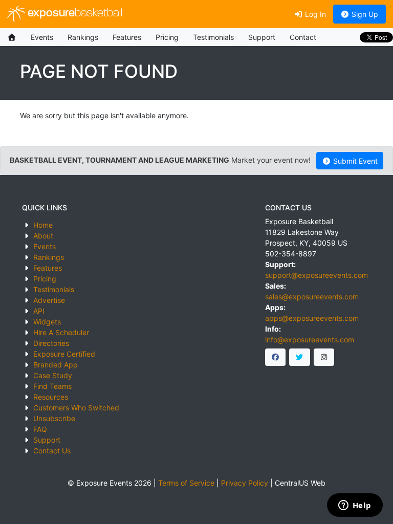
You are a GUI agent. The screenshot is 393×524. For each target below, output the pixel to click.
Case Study (52, 375)
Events (42, 37)
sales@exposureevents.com (312, 296)
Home (43, 225)
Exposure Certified (64, 354)
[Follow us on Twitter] (299, 357)
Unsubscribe (54, 418)
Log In (314, 14)
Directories (51, 343)
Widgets (47, 321)
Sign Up (364, 14)
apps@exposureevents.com (312, 318)
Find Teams (52, 386)
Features (127, 37)
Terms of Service (186, 482)
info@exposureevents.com (309, 339)
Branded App (55, 364)
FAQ (40, 429)
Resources (50, 396)
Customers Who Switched (76, 407)
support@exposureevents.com (316, 275)
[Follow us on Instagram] (324, 357)
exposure (73, 13)
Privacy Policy (244, 482)
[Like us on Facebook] (275, 357)
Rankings (83, 37)
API (39, 311)
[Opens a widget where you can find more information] (354, 506)
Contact (303, 37)
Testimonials (213, 37)
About (43, 235)
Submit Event (354, 161)
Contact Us (52, 450)
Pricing (167, 37)
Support (261, 37)
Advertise (49, 300)
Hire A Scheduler (61, 332)
